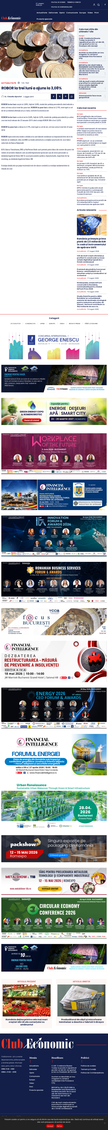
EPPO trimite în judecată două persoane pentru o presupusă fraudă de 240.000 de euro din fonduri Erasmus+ (90, 191)
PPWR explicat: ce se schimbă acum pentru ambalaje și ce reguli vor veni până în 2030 (91, 143)
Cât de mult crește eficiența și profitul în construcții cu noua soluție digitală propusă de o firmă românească (91, 85)
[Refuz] (104, 1123)
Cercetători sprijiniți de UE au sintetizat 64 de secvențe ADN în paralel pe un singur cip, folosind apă (91, 178)
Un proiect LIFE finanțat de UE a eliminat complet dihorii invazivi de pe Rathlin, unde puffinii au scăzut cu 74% (90, 166)
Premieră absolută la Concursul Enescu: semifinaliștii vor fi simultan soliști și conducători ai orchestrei (91, 272)
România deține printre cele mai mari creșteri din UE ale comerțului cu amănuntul (27, 1022)
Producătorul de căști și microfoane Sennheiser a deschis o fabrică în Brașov (81, 1020)
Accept (50, 1126)
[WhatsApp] (71, 96)
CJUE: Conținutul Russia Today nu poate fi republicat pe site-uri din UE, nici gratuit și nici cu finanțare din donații (91, 42)
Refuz (59, 1126)
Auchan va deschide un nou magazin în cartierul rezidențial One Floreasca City (91, 55)
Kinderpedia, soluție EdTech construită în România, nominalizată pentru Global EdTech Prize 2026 (89, 286)
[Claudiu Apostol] (3, 96)
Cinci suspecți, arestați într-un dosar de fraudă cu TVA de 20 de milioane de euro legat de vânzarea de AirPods (91, 154)
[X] (59, 96)
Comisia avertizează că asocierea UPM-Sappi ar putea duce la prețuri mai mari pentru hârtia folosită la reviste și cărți (92, 131)
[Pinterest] (65, 96)
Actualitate (8, 83)
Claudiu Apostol (14, 97)
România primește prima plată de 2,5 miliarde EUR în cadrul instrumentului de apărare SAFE (91, 202)
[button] (98, 4)
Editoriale (82, 93)
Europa (81, 36)
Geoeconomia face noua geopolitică (90, 97)
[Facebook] (105, 4)
